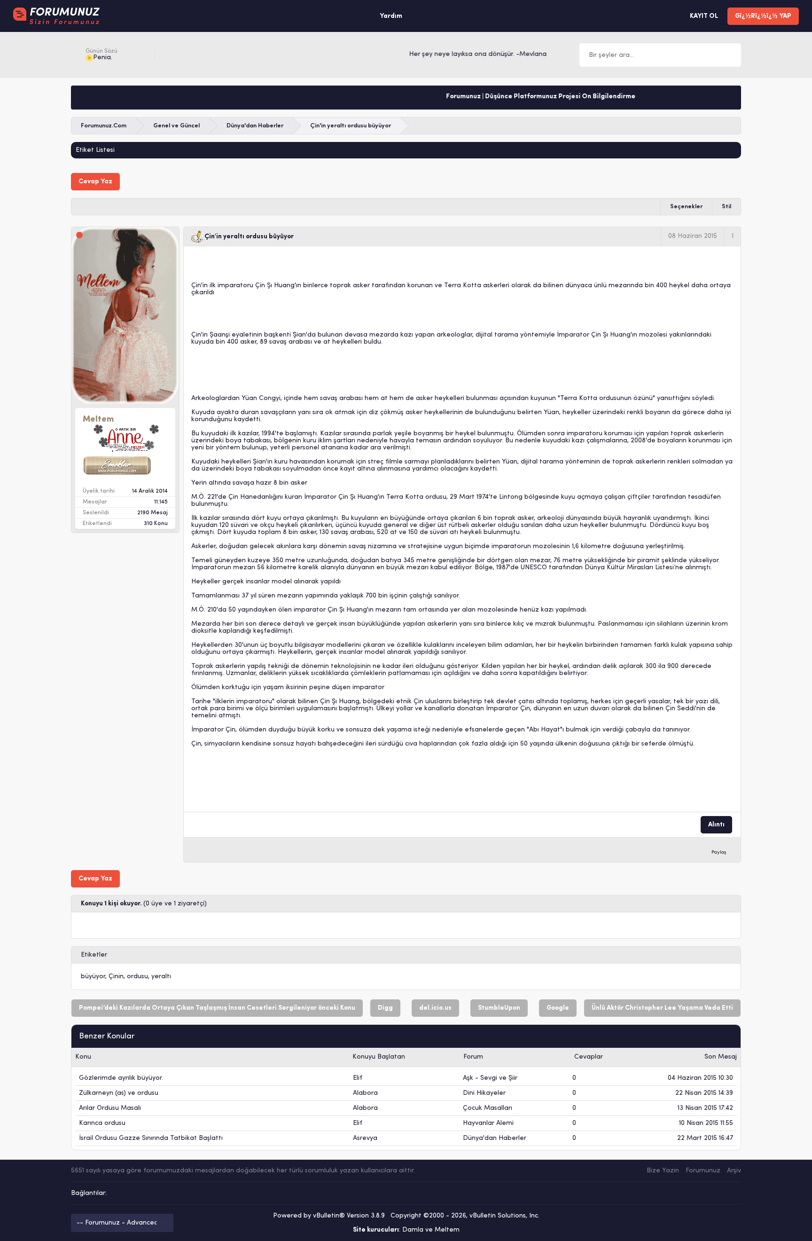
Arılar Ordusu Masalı (110, 1108)
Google (558, 1008)
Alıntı (716, 824)
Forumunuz (703, 1170)
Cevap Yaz (95, 181)
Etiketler (94, 954)
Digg (385, 1008)
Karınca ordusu (102, 1123)
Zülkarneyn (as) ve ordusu (118, 1093)
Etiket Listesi (95, 150)
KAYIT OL (704, 16)
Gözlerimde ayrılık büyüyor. (121, 1078)
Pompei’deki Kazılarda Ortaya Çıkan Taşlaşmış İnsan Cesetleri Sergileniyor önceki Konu (217, 1008)
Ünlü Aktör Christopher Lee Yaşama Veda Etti (662, 1008)
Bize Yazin (663, 1170)
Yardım (391, 16)
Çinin (116, 976)
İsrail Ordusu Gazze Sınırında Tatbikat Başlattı (151, 1138)
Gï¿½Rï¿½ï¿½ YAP (763, 16)
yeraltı (161, 976)
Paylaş (718, 852)
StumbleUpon (499, 1008)
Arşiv (734, 1170)
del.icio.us (435, 1008)
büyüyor (93, 976)
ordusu (137, 976)
